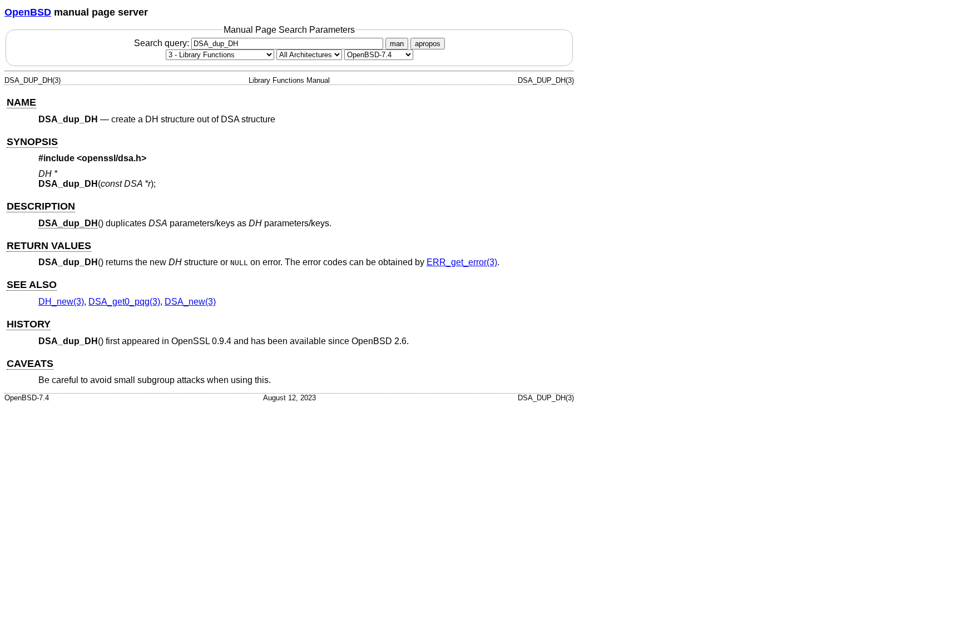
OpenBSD (27, 12)
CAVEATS (30, 363)
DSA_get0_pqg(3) (124, 301)
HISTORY (29, 324)
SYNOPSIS (32, 141)
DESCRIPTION (41, 206)
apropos (427, 43)
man (397, 43)
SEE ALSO (32, 284)
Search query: (162, 43)
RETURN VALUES (49, 245)
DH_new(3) (61, 301)
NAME (21, 102)
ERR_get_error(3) (462, 262)
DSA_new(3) (190, 301)
